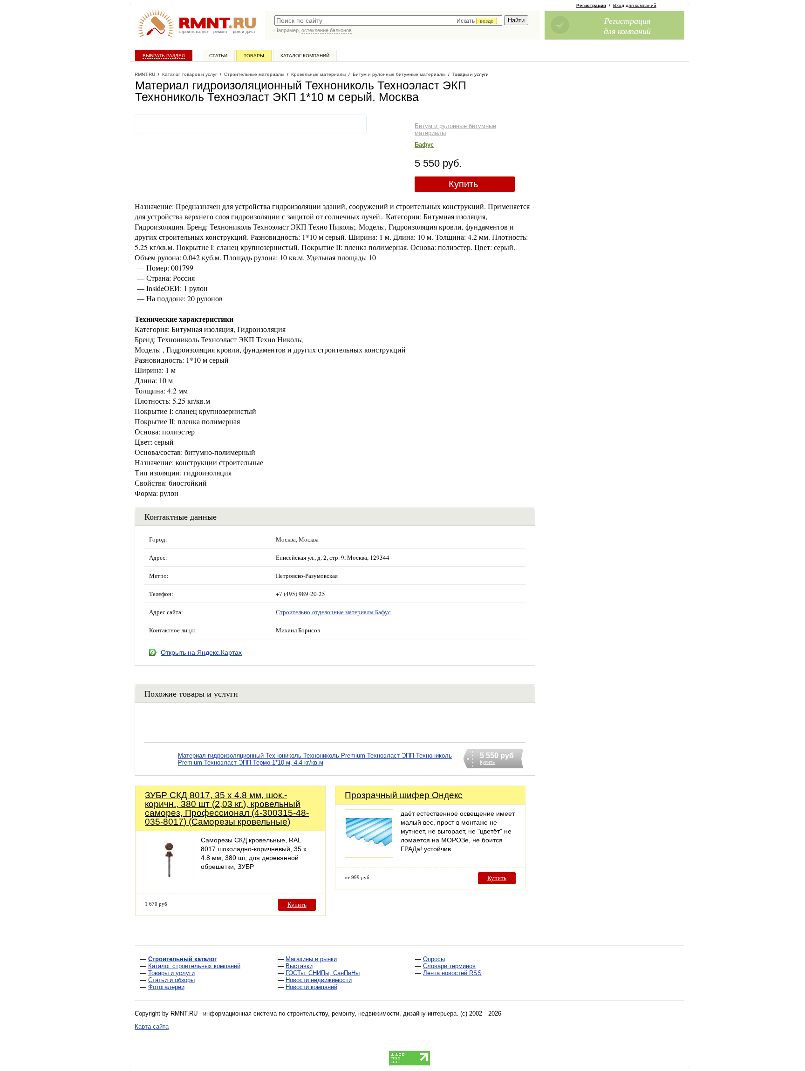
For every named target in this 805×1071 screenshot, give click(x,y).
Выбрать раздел (164, 55)
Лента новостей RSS (452, 972)
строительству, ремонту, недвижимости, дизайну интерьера (372, 1013)
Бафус (424, 144)
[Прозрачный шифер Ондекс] (369, 855)
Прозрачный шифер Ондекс (404, 795)
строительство (193, 31)
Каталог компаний (304, 55)
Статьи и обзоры (171, 979)
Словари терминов (449, 966)
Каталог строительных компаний (194, 966)
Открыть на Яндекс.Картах (201, 652)
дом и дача (244, 31)
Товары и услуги (171, 972)
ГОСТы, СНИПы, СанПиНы (323, 972)
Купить (463, 184)
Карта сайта (152, 1026)
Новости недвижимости (319, 979)
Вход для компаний (634, 5)
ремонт (220, 31)
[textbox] (388, 20)
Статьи (218, 55)
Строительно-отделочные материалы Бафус (333, 612)
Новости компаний (311, 986)
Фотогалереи (166, 986)
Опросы (434, 959)
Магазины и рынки (311, 959)
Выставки (299, 966)
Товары (254, 55)
